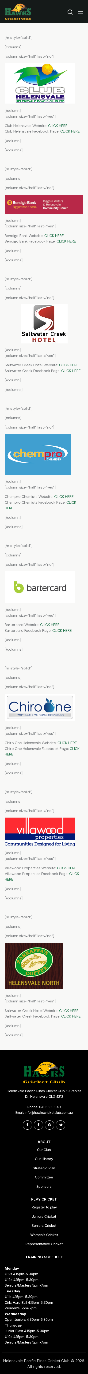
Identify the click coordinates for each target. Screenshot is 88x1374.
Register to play (44, 1207)
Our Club (44, 1150)
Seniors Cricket (44, 1225)
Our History (44, 1159)
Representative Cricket (44, 1244)
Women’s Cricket (44, 1235)
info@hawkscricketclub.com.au (49, 1113)
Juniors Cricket (44, 1216)
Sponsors (44, 1186)
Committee (44, 1177)
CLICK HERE (58, 125)
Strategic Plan (44, 1168)
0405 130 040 (50, 1107)
